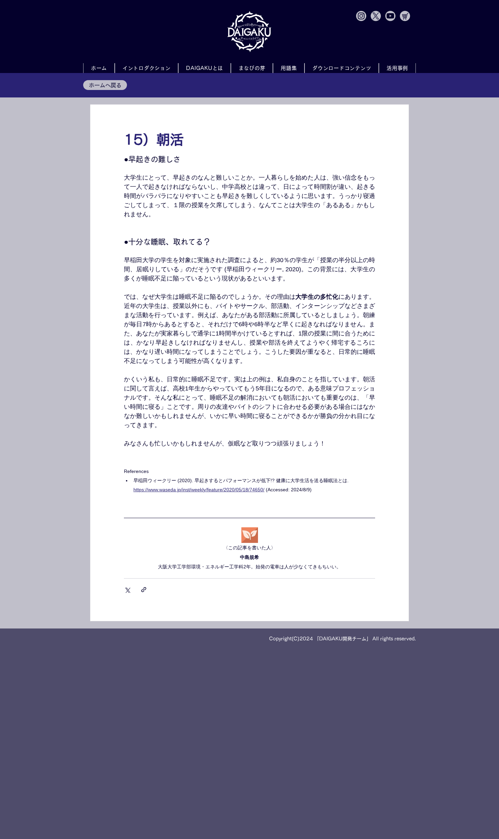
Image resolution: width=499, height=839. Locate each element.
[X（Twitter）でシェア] (127, 589)
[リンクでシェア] (144, 589)
